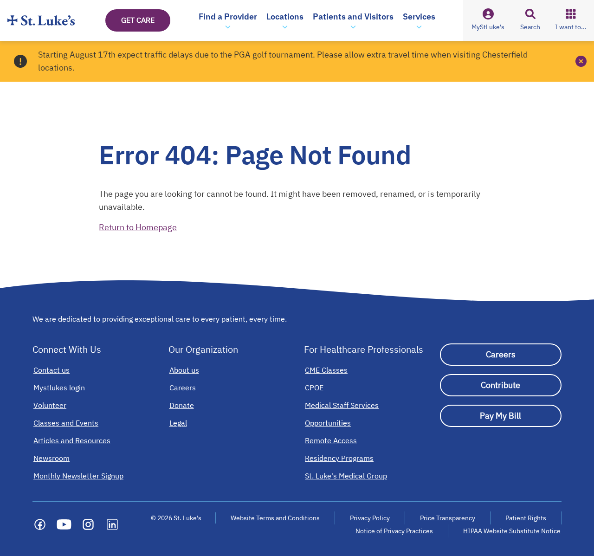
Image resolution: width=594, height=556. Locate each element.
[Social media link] (39, 524)
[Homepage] (41, 20)
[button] (228, 20)
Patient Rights (525, 518)
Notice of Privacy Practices (394, 531)
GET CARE (138, 20)
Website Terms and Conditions (275, 518)
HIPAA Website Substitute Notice (512, 531)
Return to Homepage (138, 227)
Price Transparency (447, 518)
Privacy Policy (370, 518)
